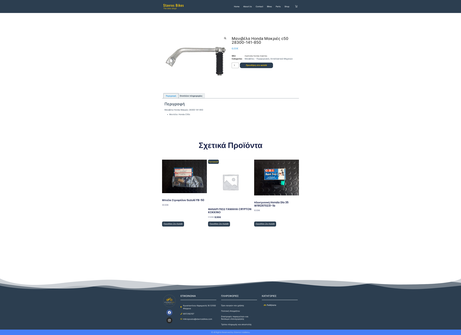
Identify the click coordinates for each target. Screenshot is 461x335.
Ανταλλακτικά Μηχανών (281, 59)
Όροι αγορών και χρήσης (232, 305)
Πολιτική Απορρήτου (230, 311)
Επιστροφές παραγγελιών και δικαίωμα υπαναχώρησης (234, 317)
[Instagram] (169, 320)
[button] (225, 38)
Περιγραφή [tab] (171, 96)
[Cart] (296, 6)
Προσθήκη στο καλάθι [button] (173, 223)
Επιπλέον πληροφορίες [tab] (191, 96)
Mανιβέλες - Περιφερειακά (257, 59)
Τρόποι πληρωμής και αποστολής (236, 324)
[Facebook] (169, 313)
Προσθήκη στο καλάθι (256, 65)
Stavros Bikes (173, 5)
